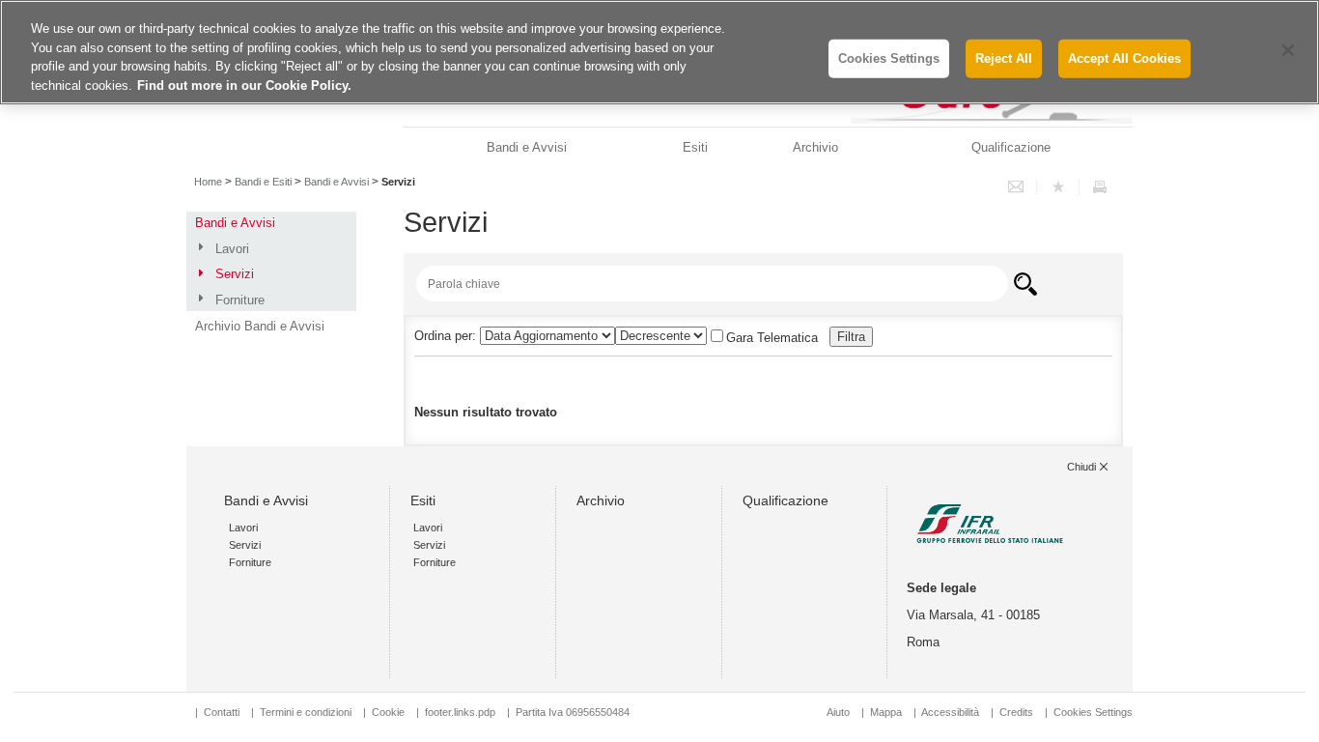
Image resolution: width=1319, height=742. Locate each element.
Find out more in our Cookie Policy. (244, 85)
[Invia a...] (1016, 187)
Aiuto (838, 712)
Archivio (815, 147)
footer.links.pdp (460, 712)
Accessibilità (951, 712)
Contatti (221, 712)
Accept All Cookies (1124, 58)
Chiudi (1081, 466)
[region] (659, 52)
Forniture (240, 300)
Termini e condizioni (305, 712)
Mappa (886, 712)
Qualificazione (1011, 147)
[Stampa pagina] (1100, 187)
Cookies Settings (1093, 712)
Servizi (234, 274)
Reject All (1003, 58)
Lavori (232, 249)
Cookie (388, 712)
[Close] (1288, 50)
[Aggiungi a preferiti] (1058, 187)
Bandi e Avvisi (527, 147)
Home (208, 181)
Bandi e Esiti (263, 181)
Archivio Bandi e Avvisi (259, 326)
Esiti (695, 147)
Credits (1016, 712)
